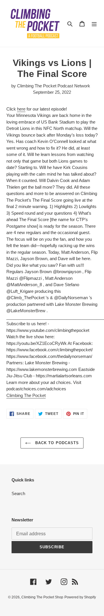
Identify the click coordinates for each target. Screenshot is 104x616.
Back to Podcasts (56, 443)
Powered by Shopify (80, 597)
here (21, 108)
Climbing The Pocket (26, 395)
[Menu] (94, 23)
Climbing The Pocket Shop (42, 597)
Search (18, 493)
